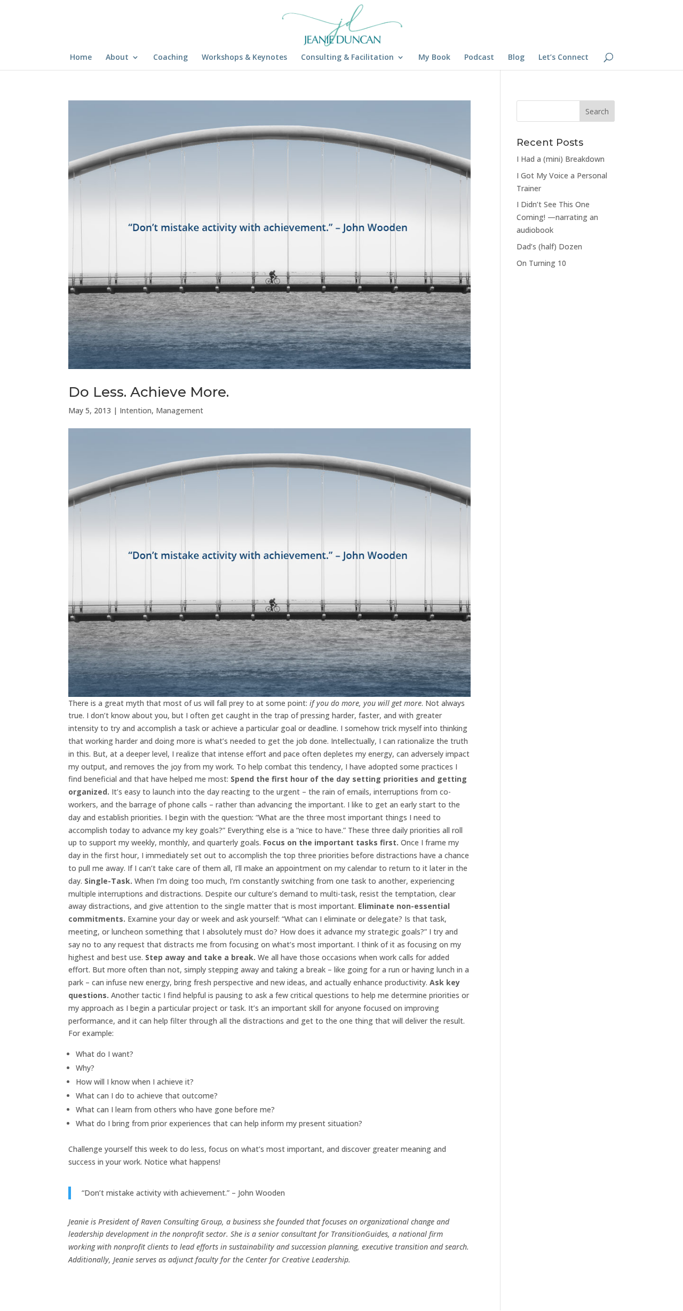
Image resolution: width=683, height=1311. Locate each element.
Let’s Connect (563, 57)
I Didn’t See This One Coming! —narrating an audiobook (557, 217)
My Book (434, 57)
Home (81, 57)
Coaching (170, 57)
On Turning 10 (541, 263)
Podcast (479, 57)
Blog (516, 57)
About (117, 57)
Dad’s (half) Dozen (549, 246)
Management (179, 410)
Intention (136, 410)
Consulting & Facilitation (347, 57)
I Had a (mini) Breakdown (561, 159)
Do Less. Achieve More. (148, 392)
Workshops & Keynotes (244, 57)
